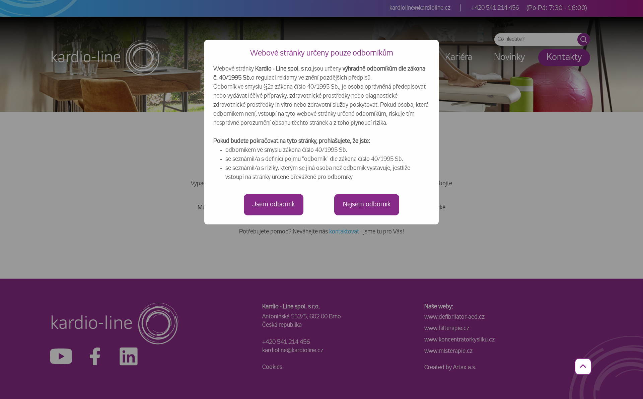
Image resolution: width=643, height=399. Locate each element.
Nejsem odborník (366, 204)
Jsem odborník (274, 204)
